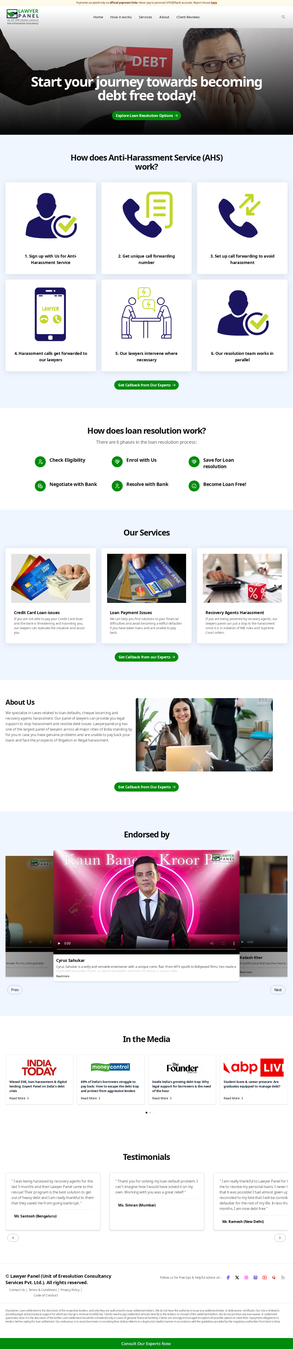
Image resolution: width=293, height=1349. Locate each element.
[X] (237, 1277)
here (214, 3)
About (164, 17)
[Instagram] (246, 1277)
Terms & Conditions (43, 1290)
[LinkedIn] (255, 1277)
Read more (62, 976)
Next (278, 989)
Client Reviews (188, 17)
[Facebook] (228, 1277)
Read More (17, 1098)
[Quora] (273, 1277)
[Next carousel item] (280, 1238)
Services (145, 17)
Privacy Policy (69, 1290)
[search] (283, 17)
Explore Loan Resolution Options (144, 115)
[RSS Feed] (283, 1277)
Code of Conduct (46, 1295)
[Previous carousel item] (13, 1238)
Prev (15, 989)
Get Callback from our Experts (144, 657)
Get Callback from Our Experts (144, 385)
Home (98, 17)
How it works (121, 17)
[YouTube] (264, 1277)
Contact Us (17, 1290)
